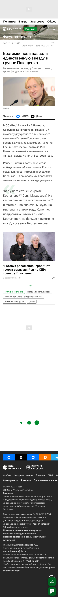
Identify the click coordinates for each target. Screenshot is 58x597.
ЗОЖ (50, 475)
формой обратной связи (41, 557)
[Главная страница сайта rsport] (18, 29)
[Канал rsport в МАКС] (9, 457)
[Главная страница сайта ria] (3, 29)
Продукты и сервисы (45, 480)
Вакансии (8, 493)
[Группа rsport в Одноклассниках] (45, 457)
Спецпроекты (10, 480)
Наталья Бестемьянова (39, 291)
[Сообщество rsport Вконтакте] (33, 457)
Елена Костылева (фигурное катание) (23, 296)
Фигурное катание (14, 291)
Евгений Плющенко (14, 301)
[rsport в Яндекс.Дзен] (21, 457)
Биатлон (40, 475)
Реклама (26, 480)
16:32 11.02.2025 (11, 43)
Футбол (7, 475)
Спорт (32, 301)
